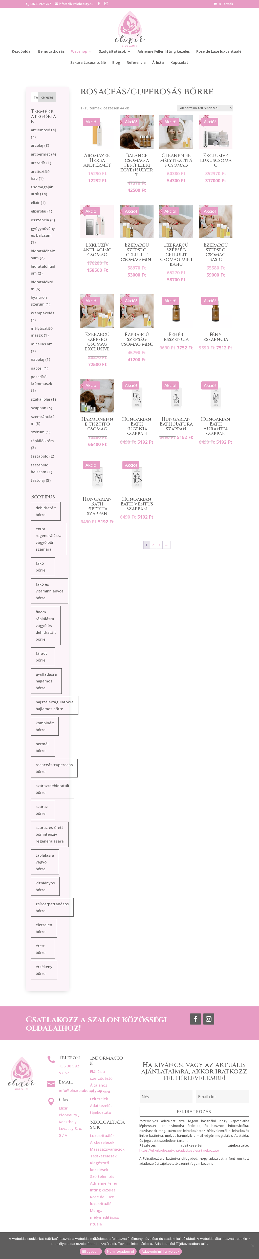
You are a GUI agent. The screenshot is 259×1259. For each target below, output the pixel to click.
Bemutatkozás (51, 52)
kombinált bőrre (45, 726)
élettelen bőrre (44, 928)
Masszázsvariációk (107, 1149)
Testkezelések (103, 1155)
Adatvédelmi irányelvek (161, 1251)
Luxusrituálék (102, 1135)
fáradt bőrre (41, 657)
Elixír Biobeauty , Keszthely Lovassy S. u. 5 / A (70, 1121)
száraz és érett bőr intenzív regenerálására (50, 834)
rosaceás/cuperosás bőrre (54, 768)
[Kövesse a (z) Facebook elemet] (195, 1019)
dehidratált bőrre (46, 511)
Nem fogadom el (120, 1251)
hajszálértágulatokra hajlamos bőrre (55, 705)
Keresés (47, 97)
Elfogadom (90, 1251)
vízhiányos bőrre (45, 886)
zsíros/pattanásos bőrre (52, 907)
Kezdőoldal (22, 52)
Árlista (158, 63)
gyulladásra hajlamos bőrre (46, 681)
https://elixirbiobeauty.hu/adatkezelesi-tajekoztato (179, 1150)
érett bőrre (41, 949)
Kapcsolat (179, 63)
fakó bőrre (41, 567)
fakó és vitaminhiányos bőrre (49, 591)
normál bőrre (42, 747)
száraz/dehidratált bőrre (53, 789)
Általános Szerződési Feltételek (100, 1092)
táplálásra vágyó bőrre (45, 862)
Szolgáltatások (112, 52)
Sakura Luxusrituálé (88, 63)
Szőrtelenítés (102, 1176)
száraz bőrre (42, 810)
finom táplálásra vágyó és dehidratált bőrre (46, 625)
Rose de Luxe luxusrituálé (218, 52)
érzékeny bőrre (44, 970)
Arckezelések (102, 1142)
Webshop (79, 52)
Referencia (136, 63)
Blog (116, 63)
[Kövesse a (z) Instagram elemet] (208, 1019)
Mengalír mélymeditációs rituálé (104, 1217)
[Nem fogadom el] (252, 1245)
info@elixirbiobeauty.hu (80, 1090)
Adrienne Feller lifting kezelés (164, 52)
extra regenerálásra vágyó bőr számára (48, 539)
